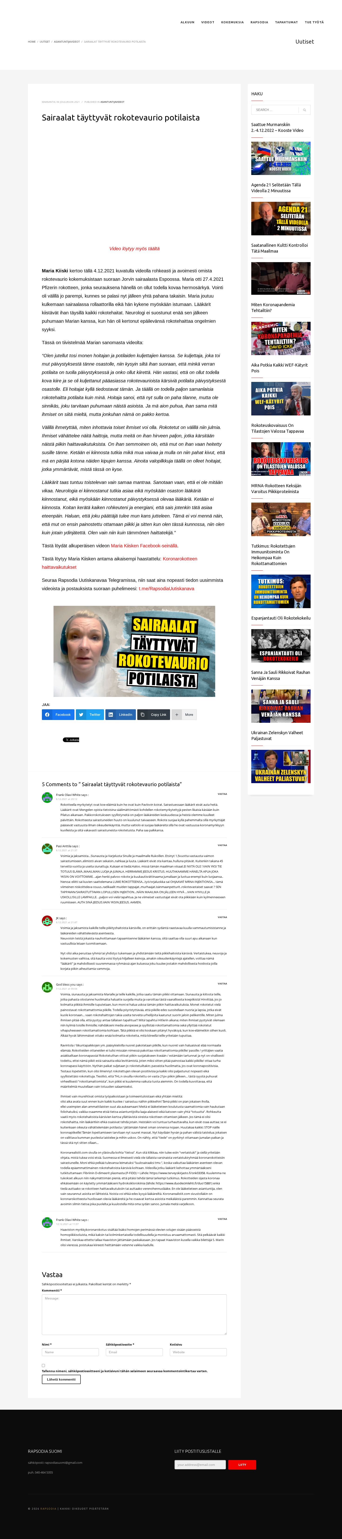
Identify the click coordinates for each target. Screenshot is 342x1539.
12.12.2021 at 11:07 (67, 1224)
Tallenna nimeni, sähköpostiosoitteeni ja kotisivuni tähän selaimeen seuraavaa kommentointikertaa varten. (125, 1371)
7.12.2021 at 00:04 (66, 988)
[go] (304, 110)
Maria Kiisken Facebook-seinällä (144, 545)
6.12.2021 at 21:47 (66, 922)
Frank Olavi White (68, 795)
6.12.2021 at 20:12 (66, 799)
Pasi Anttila (63, 846)
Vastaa (222, 793)
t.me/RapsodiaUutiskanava (166, 588)
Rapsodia (48, 1508)
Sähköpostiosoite (120, 1344)
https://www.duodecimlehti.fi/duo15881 (183, 1183)
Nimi (47, 1344)
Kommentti (52, 1290)
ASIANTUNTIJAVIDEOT (112, 101)
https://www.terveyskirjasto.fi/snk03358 (177, 1173)
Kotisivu (176, 1344)
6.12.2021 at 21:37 (66, 850)
